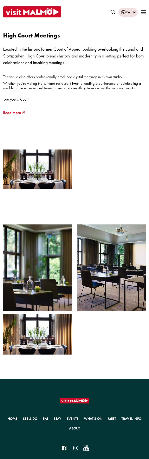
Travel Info (131, 418)
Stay (57, 418)
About (74, 428)
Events (73, 418)
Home (12, 418)
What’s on (93, 418)
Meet (112, 418)
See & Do (30, 418)
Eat (45, 418)
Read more (12, 112)
